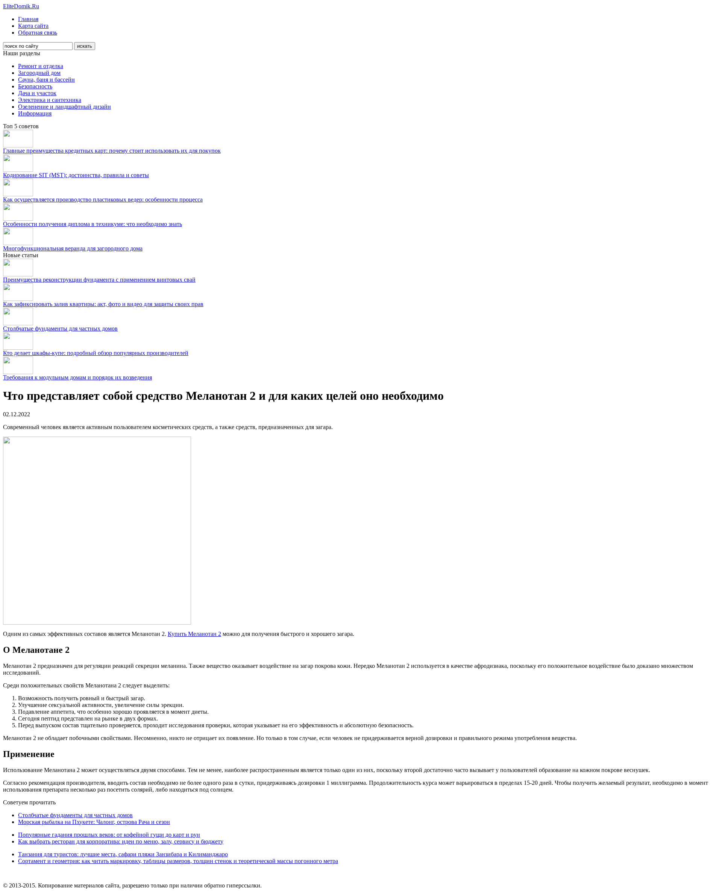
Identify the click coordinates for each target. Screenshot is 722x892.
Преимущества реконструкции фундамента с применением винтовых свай (99, 279)
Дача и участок (37, 93)
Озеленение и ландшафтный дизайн (64, 106)
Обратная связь (37, 32)
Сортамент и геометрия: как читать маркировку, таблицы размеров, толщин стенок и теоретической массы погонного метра (178, 861)
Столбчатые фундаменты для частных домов (60, 328)
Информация (35, 113)
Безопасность (35, 86)
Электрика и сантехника (49, 100)
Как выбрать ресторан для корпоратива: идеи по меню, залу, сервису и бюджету (120, 841)
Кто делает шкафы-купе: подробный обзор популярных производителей (95, 353)
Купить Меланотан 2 (194, 634)
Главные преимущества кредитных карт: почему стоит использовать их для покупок (112, 150)
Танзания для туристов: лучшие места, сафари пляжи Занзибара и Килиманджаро (123, 854)
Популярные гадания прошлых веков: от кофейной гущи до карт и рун (109, 834)
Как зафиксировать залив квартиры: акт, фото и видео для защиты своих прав (103, 304)
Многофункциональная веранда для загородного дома (73, 248)
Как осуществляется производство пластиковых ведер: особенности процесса (103, 199)
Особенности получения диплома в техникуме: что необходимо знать (92, 224)
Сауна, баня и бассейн (46, 79)
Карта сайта (33, 26)
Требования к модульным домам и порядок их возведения (77, 377)
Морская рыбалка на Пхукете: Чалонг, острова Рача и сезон (94, 822)
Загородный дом (39, 73)
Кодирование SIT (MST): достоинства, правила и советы (76, 175)
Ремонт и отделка (40, 66)
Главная (28, 19)
